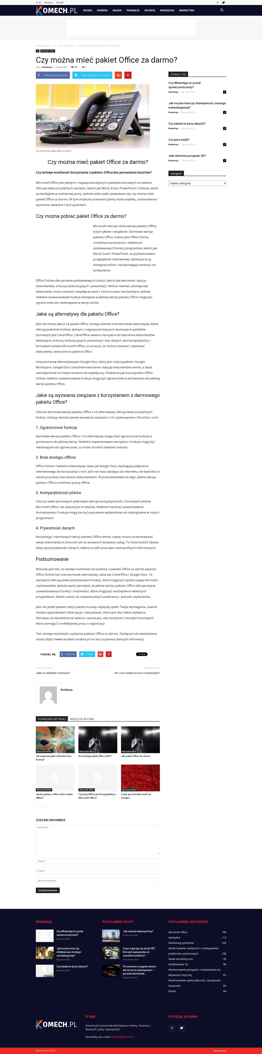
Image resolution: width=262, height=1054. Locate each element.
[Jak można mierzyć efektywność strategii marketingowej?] (45, 953)
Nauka (117, 10)
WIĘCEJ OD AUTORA (82, 719)
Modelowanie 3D (178, 964)
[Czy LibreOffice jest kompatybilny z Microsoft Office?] (97, 778)
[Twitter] (223, 2)
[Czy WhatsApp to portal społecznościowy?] (45, 936)
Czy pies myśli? (178, 139)
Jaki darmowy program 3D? (187, 155)
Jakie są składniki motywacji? (53, 673)
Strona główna (43, 45)
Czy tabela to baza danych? (187, 123)
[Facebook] (217, 2)
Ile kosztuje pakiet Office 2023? (95, 756)
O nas (38, 2)
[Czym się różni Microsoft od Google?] (140, 778)
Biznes (87, 10)
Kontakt (59, 2)
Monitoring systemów (181, 943)
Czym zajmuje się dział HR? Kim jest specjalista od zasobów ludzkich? (139, 952)
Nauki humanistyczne (180, 959)
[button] (222, 10)
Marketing (186, 10)
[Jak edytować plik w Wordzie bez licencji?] (55, 739)
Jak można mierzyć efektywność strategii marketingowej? (68, 952)
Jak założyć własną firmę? (138, 931)
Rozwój (150, 10)
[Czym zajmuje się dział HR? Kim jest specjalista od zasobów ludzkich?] (111, 953)
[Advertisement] (131, 28)
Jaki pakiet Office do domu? (135, 756)
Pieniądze (133, 10)
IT (37, 51)
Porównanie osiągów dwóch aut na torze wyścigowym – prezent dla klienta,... (139, 970)
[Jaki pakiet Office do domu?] (140, 739)
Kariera (102, 10)
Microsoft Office (47, 51)
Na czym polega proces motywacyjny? (137, 673)
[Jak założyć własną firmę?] (111, 936)
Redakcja (47, 67)
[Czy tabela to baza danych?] (45, 971)
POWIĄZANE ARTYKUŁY (52, 719)
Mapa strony (220, 1050)
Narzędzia (167, 10)
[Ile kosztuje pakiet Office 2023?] (97, 739)
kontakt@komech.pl (122, 1036)
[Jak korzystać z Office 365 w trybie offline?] (55, 778)
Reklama (49, 2)
